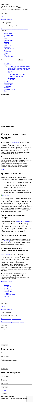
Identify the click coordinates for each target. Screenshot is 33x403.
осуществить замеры (22, 221)
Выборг (6, 43)
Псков (6, 53)
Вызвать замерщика (7, 29)
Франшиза (7, 86)
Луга (5, 50)
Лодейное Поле (9, 48)
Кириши (7, 47)
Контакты (7, 91)
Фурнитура (11, 78)
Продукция (7, 65)
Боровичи (7, 37)
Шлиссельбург (8, 56)
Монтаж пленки (6, 254)
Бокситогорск (8, 35)
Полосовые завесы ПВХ (15, 76)
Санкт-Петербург (9, 33)
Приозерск (7, 51)
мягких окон (16, 142)
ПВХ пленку (6, 241)
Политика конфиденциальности (11, 319)
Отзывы (6, 87)
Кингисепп (7, 45)
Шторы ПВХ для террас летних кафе (19, 68)
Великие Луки (8, 40)
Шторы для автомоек (14, 73)
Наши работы (8, 83)
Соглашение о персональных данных (12, 322)
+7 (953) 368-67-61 (7, 19)
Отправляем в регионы (20, 29)
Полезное (11, 79)
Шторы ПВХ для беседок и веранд (19, 66)
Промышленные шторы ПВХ (17, 74)
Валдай (6, 38)
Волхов (6, 42)
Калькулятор (8, 84)
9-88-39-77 (4, 16)
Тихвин (6, 55)
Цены (6, 81)
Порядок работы (9, 89)
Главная (6, 63)
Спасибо (3, 390)
